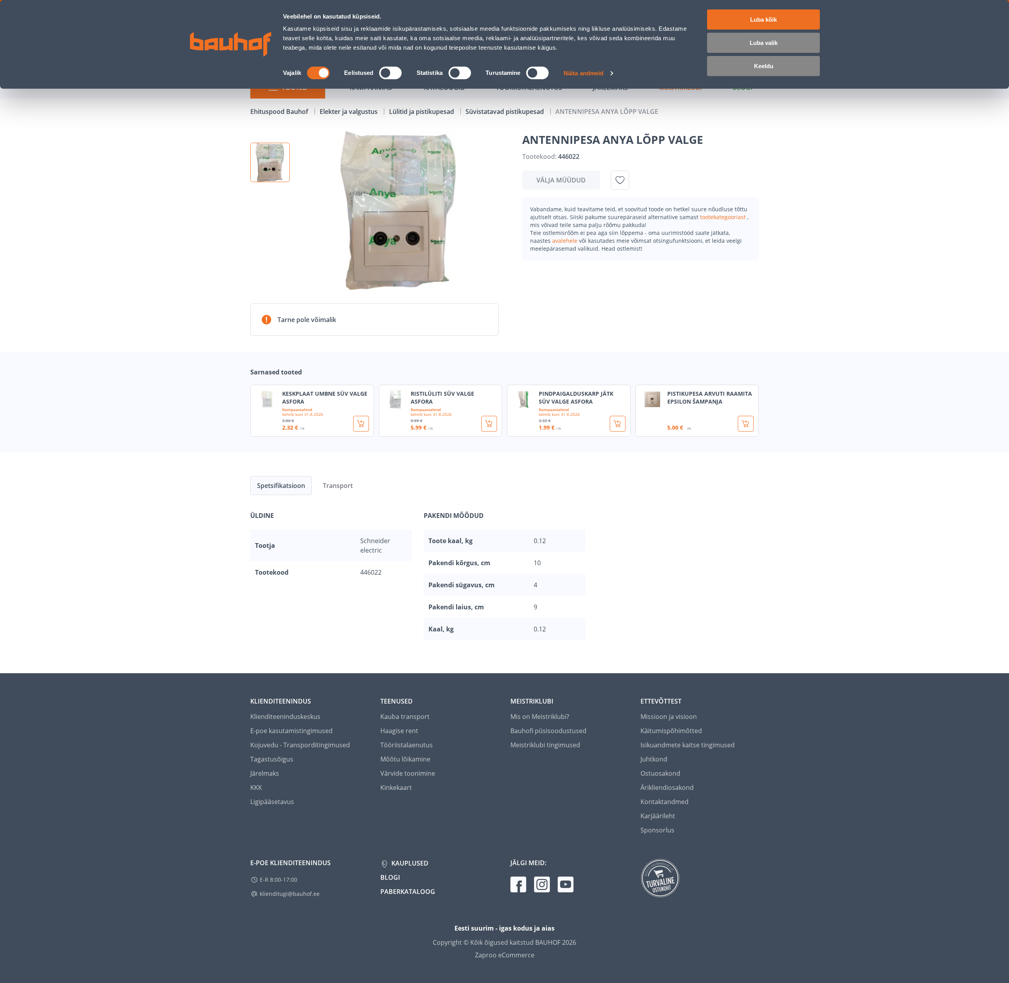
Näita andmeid (583, 73)
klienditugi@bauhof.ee (290, 893)
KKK (256, 787)
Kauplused (409, 863)
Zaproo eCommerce (504, 955)
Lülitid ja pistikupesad (422, 111)
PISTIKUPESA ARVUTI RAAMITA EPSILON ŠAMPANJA (709, 397)
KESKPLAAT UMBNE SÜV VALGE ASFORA (324, 397)
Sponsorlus (657, 830)
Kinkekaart (396, 787)
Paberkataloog (407, 891)
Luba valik (764, 42)
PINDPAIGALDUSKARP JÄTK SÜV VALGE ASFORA (576, 397)
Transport (338, 485)
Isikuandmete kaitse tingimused (687, 745)
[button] (270, 162)
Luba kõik (763, 19)
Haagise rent (399, 730)
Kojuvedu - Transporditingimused (300, 745)
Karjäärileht (657, 816)
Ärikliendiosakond (667, 787)
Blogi (390, 877)
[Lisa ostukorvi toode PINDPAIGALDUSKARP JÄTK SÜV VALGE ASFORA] (618, 424)
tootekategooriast (723, 217)
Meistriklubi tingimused (545, 745)
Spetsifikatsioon (281, 485)
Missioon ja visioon (668, 716)
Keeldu (763, 66)
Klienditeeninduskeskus (285, 716)
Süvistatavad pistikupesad (505, 111)
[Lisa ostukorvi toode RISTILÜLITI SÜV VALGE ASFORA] (489, 424)
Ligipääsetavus (272, 801)
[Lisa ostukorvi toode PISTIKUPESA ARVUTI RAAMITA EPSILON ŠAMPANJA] (746, 424)
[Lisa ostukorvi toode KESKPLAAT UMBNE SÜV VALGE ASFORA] (361, 424)
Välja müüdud (561, 180)
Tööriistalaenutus (406, 745)
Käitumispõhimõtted (671, 730)
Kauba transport (405, 716)
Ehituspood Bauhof (280, 111)
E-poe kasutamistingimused (291, 730)
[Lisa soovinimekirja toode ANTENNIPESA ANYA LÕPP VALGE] (620, 180)
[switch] (390, 73)
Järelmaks (264, 773)
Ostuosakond (660, 773)
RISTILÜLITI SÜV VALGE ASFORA (442, 397)
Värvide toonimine (407, 773)
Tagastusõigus (271, 759)
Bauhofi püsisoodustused (548, 730)
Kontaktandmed (664, 801)
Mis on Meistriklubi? (539, 716)
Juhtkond (653, 759)
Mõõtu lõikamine (405, 759)
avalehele (565, 240)
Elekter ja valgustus (349, 111)
